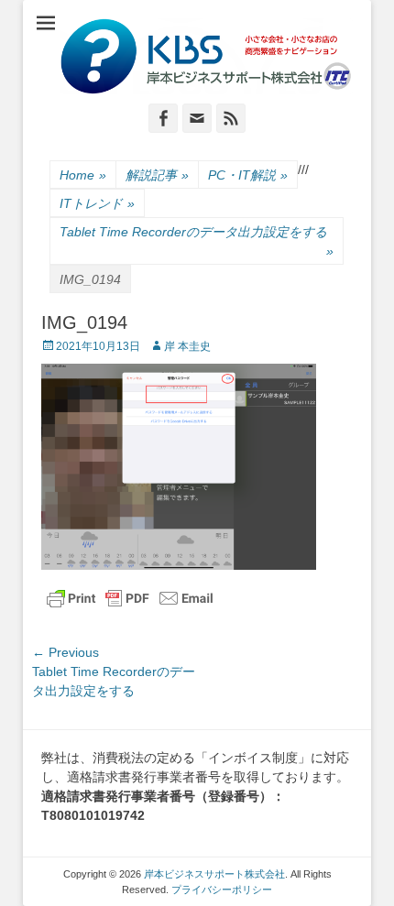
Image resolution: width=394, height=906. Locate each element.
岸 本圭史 (187, 346)
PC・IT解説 (248, 175)
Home (83, 175)
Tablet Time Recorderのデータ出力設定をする (197, 241)
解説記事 (157, 175)
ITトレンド (97, 203)
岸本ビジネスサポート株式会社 (214, 873)
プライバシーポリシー (221, 889)
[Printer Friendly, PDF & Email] (130, 598)
